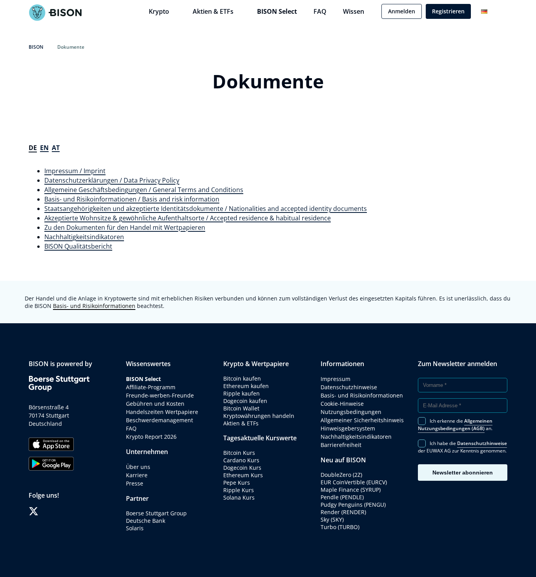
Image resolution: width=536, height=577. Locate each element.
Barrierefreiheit (341, 445)
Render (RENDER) (343, 512)
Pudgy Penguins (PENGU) (353, 504)
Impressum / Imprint (75, 171)
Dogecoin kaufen (245, 401)
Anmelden (401, 11)
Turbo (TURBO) (340, 527)
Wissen (353, 11)
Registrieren (448, 11)
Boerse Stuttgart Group (156, 513)
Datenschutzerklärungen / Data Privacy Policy (111, 180)
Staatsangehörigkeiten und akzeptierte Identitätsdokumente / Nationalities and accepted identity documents (205, 208)
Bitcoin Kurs (239, 452)
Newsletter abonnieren (462, 472)
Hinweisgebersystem (348, 428)
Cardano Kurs (241, 460)
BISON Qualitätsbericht (78, 246)
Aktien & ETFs (213, 11)
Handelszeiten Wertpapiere (162, 412)
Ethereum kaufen (246, 386)
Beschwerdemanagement (159, 420)
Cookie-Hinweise (342, 403)
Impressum (335, 379)
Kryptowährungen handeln (258, 415)
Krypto (159, 11)
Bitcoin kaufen (242, 378)
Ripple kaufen (241, 393)
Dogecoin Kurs (242, 467)
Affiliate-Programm (150, 387)
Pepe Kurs (236, 482)
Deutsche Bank (145, 520)
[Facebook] (45, 511)
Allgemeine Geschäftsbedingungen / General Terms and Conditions (143, 189)
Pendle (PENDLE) (342, 497)
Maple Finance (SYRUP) (351, 489)
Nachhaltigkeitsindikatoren (84, 237)
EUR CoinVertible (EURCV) (354, 482)
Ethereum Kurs (243, 475)
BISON (36, 47)
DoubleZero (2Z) (341, 474)
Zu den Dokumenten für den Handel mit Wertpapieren (124, 227)
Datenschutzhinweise (349, 387)
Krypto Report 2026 (152, 436)
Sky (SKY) (332, 519)
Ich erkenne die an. (455, 425)
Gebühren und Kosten (155, 403)
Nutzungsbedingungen (351, 412)
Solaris (135, 528)
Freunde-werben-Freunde (160, 395)
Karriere (137, 475)
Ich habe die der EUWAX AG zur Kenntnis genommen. (462, 447)
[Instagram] (57, 511)
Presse (134, 483)
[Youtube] (69, 511)
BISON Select (277, 11)
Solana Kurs (239, 497)
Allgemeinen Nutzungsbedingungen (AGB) (455, 425)
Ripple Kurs (238, 490)
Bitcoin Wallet (241, 408)
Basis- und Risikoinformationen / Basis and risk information (131, 199)
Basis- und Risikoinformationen (94, 306)
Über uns (138, 467)
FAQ (320, 11)
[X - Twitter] (33, 511)
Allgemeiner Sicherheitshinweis (362, 420)
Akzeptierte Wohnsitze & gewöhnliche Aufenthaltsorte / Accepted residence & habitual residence (187, 218)
